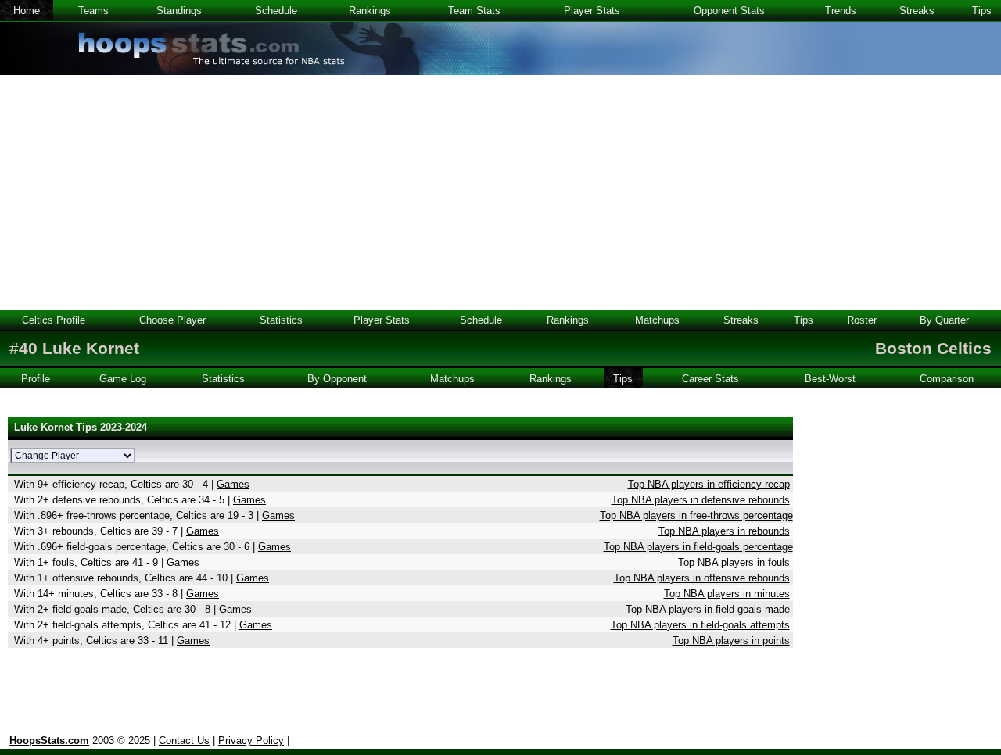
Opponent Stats (729, 10)
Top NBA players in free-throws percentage (696, 515)
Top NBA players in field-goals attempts (700, 625)
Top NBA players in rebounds (724, 531)
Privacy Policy (251, 740)
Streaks (917, 10)
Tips (982, 10)
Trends (840, 10)
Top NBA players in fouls (734, 562)
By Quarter (944, 320)
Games (233, 484)
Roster (862, 320)
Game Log (122, 379)
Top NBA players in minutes (727, 593)
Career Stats (710, 379)
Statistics (281, 320)
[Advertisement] (500, 192)
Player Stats (592, 10)
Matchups (657, 320)
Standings (179, 10)
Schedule (276, 10)
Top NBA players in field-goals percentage (698, 547)
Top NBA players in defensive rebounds (701, 500)
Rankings (370, 10)
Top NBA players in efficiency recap (709, 484)
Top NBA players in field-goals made (708, 609)
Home (26, 10)
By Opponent (337, 379)
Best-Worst (830, 379)
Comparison (947, 379)
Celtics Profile (53, 320)
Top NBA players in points (731, 640)
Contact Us (184, 740)
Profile (35, 379)
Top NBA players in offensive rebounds (702, 578)
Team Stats (474, 10)
